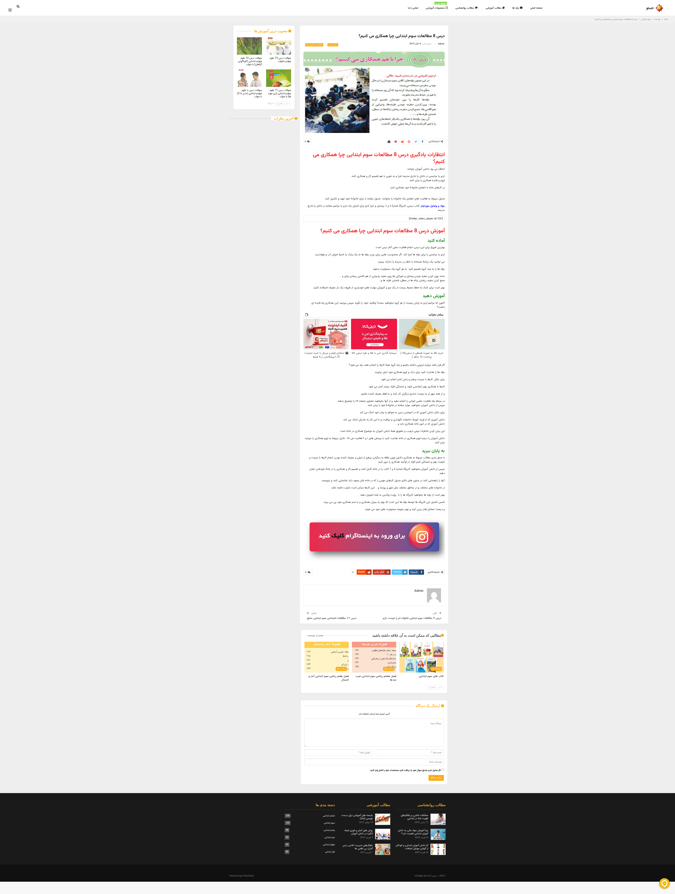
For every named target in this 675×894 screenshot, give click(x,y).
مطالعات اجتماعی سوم (314, 44)
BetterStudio (248, 875)
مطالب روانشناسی (464, 8)
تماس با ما (413, 8)
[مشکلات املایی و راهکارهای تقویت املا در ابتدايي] (438, 819)
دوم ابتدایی (329, 837)
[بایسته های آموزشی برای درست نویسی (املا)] (382, 819)
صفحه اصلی (536, 8)
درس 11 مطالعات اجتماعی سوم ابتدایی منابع (331, 618)
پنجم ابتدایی (329, 830)
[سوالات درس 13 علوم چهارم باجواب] (278, 46)
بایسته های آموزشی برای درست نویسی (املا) (357, 816)
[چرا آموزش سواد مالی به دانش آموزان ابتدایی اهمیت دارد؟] (438, 834)
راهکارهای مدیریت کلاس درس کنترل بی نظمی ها (357, 846)
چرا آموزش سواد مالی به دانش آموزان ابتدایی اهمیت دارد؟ (413, 831)
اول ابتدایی (330, 852)
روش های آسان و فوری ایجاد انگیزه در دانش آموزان (358, 831)
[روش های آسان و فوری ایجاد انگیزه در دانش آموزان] (382, 834)
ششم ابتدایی (329, 816)
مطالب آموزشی (493, 8)
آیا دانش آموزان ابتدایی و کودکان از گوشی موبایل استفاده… (412, 846)
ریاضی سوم (388, 668)
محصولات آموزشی (436, 6)
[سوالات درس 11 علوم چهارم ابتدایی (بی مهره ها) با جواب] (278, 78)
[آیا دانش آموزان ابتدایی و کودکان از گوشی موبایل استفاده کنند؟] (438, 849)
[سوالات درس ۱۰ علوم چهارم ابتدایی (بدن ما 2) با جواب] (249, 78)
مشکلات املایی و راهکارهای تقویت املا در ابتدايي (414, 816)
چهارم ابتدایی (329, 844)
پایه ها (515, 8)
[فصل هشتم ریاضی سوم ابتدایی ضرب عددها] (374, 657)
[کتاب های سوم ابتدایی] (421, 657)
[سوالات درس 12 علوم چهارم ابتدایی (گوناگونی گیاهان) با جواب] (249, 46)
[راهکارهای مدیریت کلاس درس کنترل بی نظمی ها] (382, 849)
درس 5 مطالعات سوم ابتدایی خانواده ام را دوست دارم (412, 618)
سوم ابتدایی (333, 44)
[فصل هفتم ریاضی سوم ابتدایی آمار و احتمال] (326, 657)
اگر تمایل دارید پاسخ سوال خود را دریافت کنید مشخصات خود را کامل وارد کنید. (405, 770)
